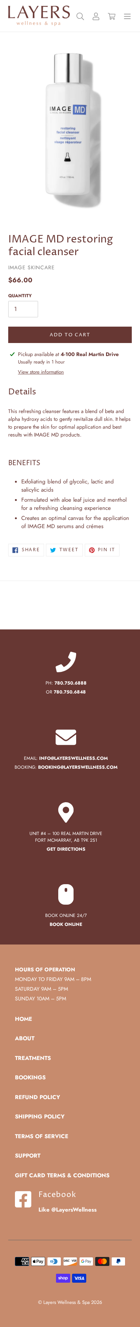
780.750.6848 (70, 692)
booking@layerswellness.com (78, 767)
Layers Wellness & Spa (66, 1302)
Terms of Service (41, 1136)
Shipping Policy (40, 1116)
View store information (41, 371)
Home (23, 1019)
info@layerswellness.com (73, 758)
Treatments (33, 1058)
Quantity (20, 295)
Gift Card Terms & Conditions (62, 1175)
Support (27, 1156)
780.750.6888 (71, 683)
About (24, 1038)
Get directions (66, 849)
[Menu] (127, 16)
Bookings (30, 1077)
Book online (66, 924)
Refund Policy (37, 1097)
